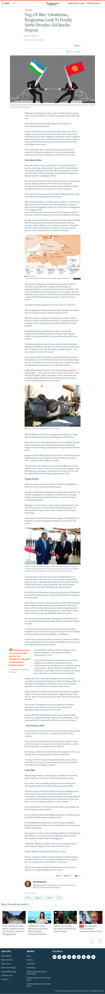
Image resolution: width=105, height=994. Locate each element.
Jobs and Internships (8, 968)
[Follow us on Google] (69, 957)
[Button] (77, 45)
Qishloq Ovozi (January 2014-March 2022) (37, 973)
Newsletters (31, 964)
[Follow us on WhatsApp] (88, 957)
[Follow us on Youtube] (54, 957)
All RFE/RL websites (93, 3)
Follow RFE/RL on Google (76, 3)
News (29, 956)
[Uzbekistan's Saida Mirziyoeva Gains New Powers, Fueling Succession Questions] (39, 917)
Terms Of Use (6, 964)
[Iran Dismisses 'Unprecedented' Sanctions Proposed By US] (91, 917)
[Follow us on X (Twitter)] (74, 957)
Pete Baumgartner (33, 36)
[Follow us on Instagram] (64, 957)
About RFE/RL (6, 956)
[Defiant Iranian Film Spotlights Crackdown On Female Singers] (65, 917)
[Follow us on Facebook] (79, 957)
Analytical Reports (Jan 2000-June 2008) (39, 985)
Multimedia (31, 968)
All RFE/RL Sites (7, 975)
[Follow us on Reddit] (59, 957)
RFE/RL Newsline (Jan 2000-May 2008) (38, 979)
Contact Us (5, 979)
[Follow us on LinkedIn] (84, 957)
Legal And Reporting (8, 972)
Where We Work (7, 960)
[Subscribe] (93, 957)
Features (28, 10)
